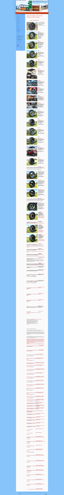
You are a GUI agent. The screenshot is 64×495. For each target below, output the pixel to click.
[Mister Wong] (22, 47)
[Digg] (19, 47)
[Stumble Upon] (23, 47)
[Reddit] (20, 47)
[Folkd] (21, 47)
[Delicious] (18, 47)
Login (46, 493)
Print (18, 493)
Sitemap (20, 493)
